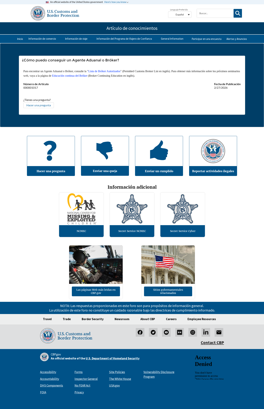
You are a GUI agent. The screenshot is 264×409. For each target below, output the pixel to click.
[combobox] (215, 13)
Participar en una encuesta (206, 39)
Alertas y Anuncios (236, 39)
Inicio (20, 39)
